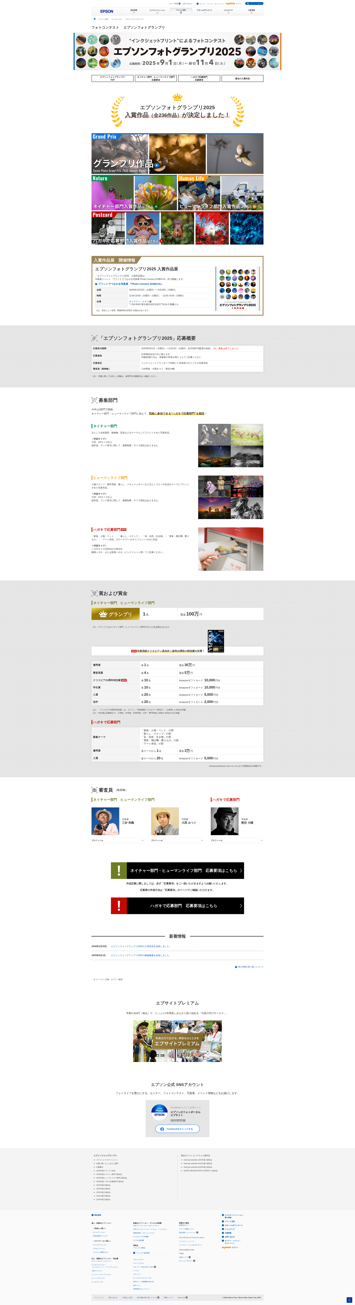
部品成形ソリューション (187, 1232)
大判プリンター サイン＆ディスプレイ (146, 1225)
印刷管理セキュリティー (141, 1289)
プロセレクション (99, 1248)
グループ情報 (173, 3)
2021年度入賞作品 (103, 1196)
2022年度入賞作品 (103, 1192)
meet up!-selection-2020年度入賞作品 (198, 1167)
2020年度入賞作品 (103, 1200)
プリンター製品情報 (143, 1253)
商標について (168, 1297)
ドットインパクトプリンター (101, 1274)
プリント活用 (230, 1221)
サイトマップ (98, 1297)
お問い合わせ (187, 3)
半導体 (181, 1253)
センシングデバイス (186, 1261)
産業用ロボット (184, 1225)
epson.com (181, 1297)
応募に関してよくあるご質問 (107, 1163)
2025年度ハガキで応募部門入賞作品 (110, 1182)
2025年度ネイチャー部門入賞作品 (109, 1174)
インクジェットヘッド (186, 1241)
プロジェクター (138, 1259)
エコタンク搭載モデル (100, 1252)
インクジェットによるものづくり (190, 1245)
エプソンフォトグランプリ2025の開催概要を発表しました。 (141, 955)
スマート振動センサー (186, 1229)
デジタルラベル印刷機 (140, 1236)
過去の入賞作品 (242, 78)
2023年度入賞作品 (103, 1189)
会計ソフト (137, 1285)
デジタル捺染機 (138, 1240)
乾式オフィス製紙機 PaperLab (143, 1281)
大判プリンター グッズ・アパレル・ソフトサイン (150, 1229)
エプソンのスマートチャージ (101, 1261)
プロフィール (97, 840)
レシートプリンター (98, 1278)
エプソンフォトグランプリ (105, 1155)
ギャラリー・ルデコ (139, 301)
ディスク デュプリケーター (142, 1278)
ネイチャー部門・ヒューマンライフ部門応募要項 (156, 78)
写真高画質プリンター (100, 1236)
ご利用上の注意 (127, 1297)
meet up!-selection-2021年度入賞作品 (198, 1163)
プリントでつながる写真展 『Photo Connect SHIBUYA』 (130, 284)
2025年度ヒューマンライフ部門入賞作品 (111, 1178)
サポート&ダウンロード (234, 1225)
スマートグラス (138, 1263)
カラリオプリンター (100, 1245)
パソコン (136, 1270)
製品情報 (97, 1215)
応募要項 (99, 1167)
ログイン (239, 3)
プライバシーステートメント (107, 1160)
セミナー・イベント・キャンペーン (211, 4)
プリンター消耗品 (139, 1248)
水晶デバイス (183, 1257)
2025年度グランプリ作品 (105, 1171)
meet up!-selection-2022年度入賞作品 (198, 1160)
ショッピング (230, 1229)
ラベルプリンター (98, 1282)
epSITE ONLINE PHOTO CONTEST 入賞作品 (201, 1171)
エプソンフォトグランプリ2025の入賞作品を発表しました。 (141, 946)
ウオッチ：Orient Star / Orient (143, 1267)
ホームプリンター (99, 1232)
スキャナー (137, 1274)
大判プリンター (97, 1271)
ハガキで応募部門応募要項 (199, 78)
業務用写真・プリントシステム (143, 1233)
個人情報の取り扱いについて (250, 967)
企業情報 (228, 1233)
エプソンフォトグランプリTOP (112, 78)
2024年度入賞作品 (103, 1185)
